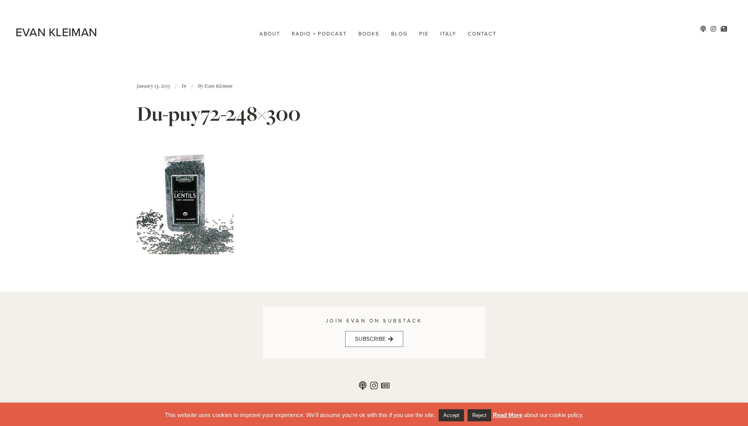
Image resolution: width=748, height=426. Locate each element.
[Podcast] (362, 385)
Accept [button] (451, 415)
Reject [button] (479, 415)
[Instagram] (374, 385)
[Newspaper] (385, 385)
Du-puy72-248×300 (219, 113)
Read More (507, 415)
